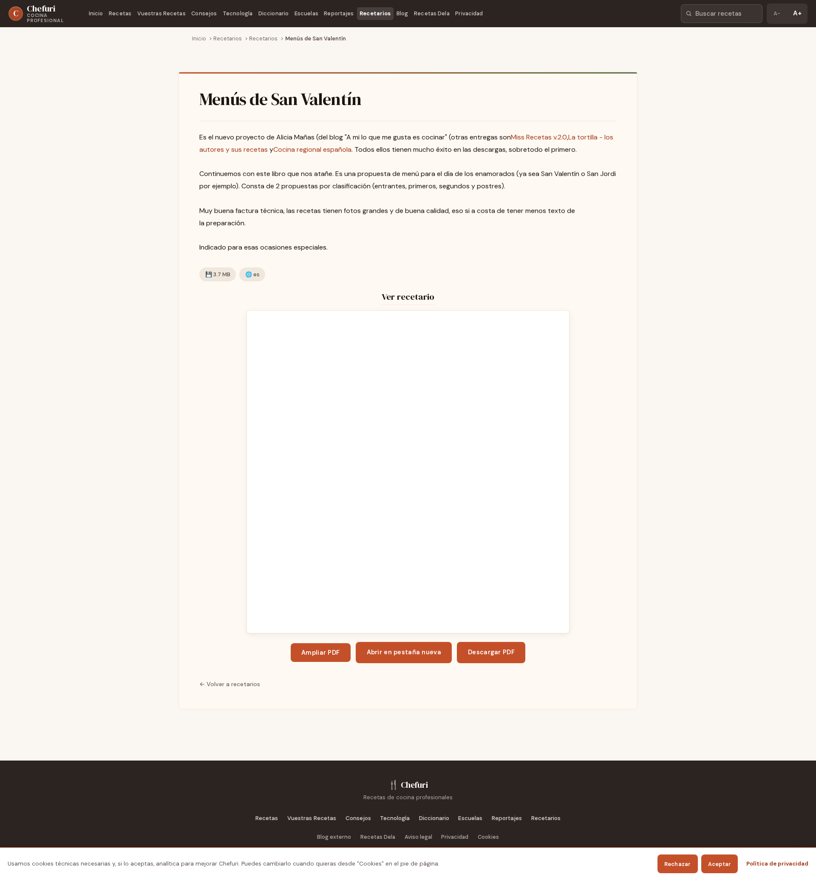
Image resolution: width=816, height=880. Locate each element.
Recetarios (375, 13)
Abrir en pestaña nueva (404, 652)
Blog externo (334, 836)
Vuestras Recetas (161, 13)
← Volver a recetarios (229, 684)
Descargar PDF (491, 652)
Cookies (488, 836)
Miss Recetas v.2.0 (539, 137)
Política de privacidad (777, 863)
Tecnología (237, 13)
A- (777, 13)
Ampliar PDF (320, 652)
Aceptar (719, 864)
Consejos (204, 13)
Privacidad (469, 13)
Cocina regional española (312, 149)
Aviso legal (418, 836)
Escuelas (306, 13)
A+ (797, 13)
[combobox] (721, 13)
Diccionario (273, 13)
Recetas (120, 13)
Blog (402, 13)
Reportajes (339, 13)
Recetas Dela (432, 13)
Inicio (96, 13)
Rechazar (677, 864)
